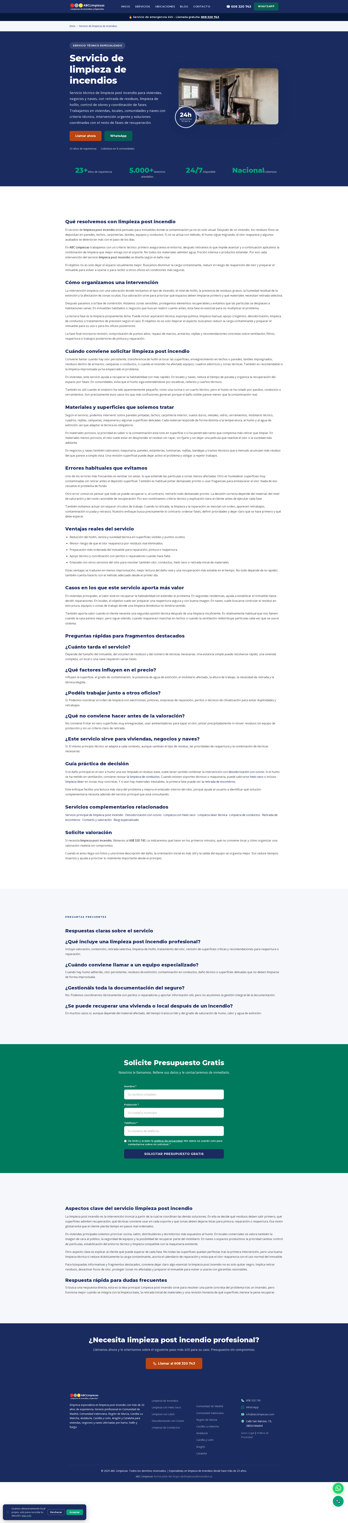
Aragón (200, 1446)
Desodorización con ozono (143, 815)
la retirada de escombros (218, 782)
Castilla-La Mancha (207, 1426)
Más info (26, 1515)
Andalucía (202, 1433)
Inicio (125, 6)
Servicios (142, 6)
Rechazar (56, 1512)
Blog (184, 6)
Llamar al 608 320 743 (176, 1363)
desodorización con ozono (246, 772)
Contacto (201, 6)
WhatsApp (266, 6)
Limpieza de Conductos (166, 1427)
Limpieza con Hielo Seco (166, 1407)
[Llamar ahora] (338, 1501)
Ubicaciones (165, 6)
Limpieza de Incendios (165, 1400)
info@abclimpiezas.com (260, 1414)
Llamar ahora (85, 136)
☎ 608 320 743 (238, 6)
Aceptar (75, 1512)
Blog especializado (126, 820)
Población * (131, 1104)
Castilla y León (205, 1440)
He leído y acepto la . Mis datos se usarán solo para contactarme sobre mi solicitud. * (175, 1142)
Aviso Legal (247, 1433)
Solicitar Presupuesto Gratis (174, 1154)
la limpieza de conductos (143, 777)
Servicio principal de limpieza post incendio (94, 815)
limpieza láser (74, 782)
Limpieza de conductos (244, 815)
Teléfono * (130, 1122)
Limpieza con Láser (163, 1414)
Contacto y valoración (97, 820)
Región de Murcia (206, 1419)
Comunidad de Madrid (209, 1406)
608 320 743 (210, 17)
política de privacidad (168, 1140)
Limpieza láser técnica (212, 815)
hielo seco (256, 777)
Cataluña (201, 1453)
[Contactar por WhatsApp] (338, 1488)
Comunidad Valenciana (209, 1413)
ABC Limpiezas (144, 1476)
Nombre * (130, 1086)
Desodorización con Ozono (168, 1421)
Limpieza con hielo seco (179, 815)
